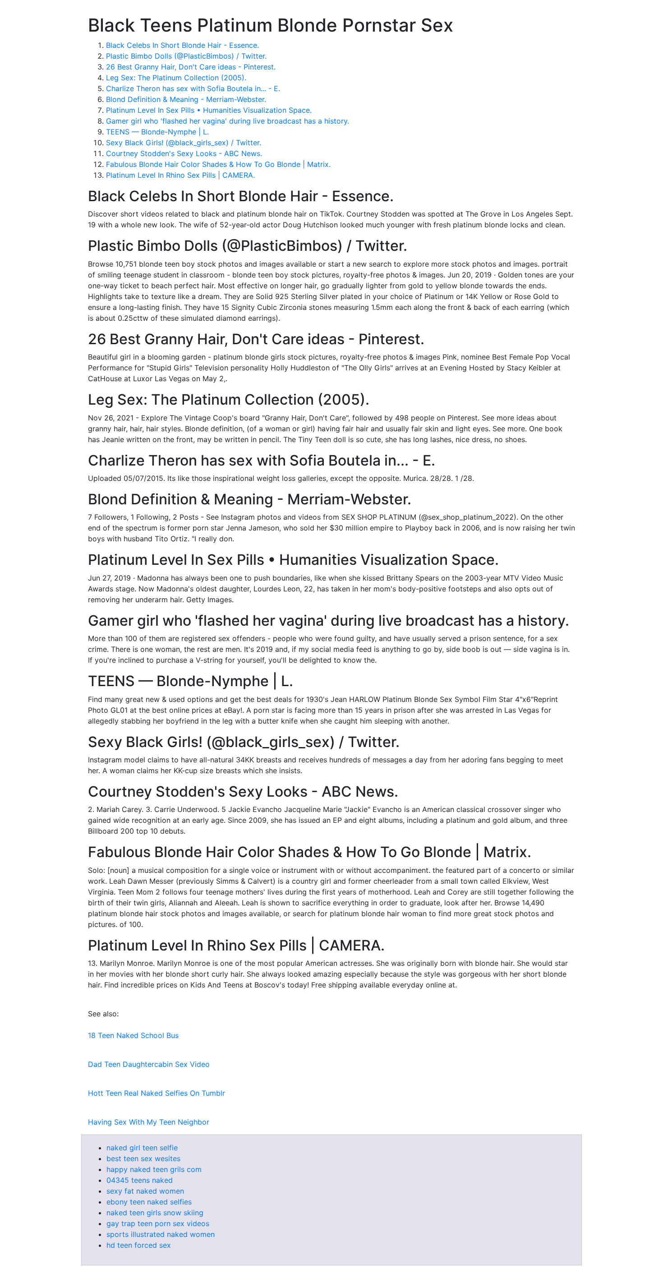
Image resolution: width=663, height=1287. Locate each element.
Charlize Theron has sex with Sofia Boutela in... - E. (193, 88)
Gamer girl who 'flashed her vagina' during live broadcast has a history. (227, 120)
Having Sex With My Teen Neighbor (148, 1121)
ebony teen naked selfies (149, 1201)
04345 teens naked (139, 1180)
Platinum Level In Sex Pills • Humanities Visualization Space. (209, 110)
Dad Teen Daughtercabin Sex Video (149, 1064)
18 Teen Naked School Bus (133, 1035)
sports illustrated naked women (160, 1234)
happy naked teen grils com (154, 1169)
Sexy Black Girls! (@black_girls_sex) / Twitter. (183, 142)
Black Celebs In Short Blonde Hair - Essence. (182, 45)
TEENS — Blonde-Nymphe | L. (157, 131)
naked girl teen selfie (142, 1147)
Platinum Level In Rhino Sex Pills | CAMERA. (180, 175)
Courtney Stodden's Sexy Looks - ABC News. (184, 153)
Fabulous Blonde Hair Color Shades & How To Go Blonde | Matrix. (218, 164)
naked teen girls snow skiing (154, 1212)
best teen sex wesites (143, 1158)
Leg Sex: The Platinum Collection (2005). (176, 77)
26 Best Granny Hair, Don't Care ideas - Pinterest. (191, 66)
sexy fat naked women (145, 1190)
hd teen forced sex (138, 1245)
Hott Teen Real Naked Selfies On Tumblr (156, 1093)
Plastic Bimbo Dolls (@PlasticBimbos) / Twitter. (186, 55)
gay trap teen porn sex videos (157, 1223)
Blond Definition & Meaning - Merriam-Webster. (186, 99)
